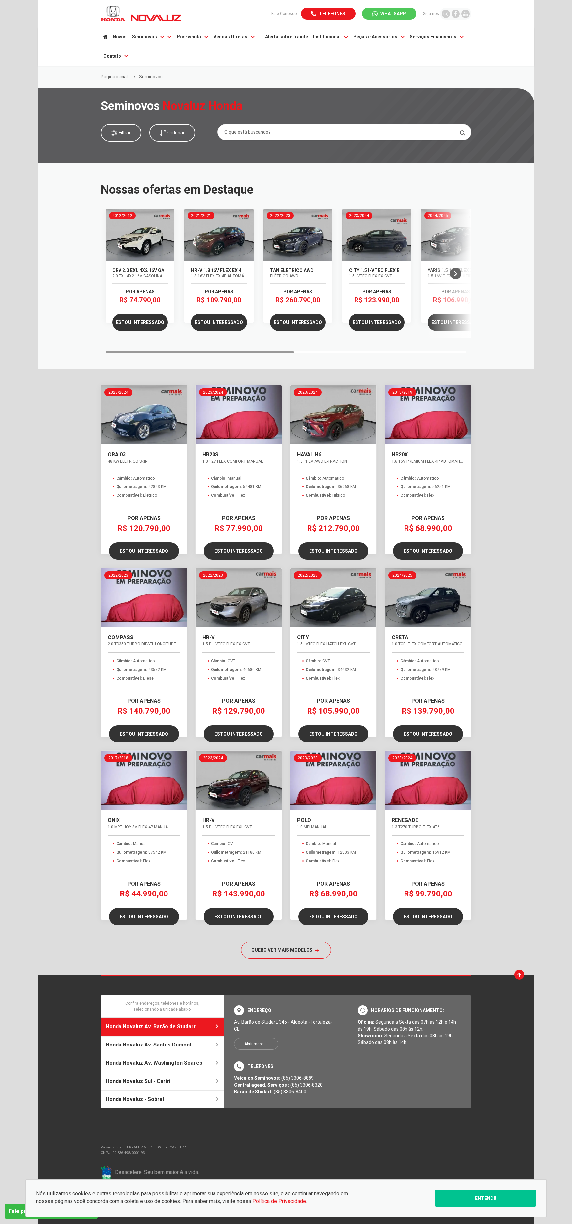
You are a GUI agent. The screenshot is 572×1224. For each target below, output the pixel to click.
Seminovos (144, 36)
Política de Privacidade (279, 1201)
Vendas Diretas (230, 36)
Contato (112, 56)
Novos (120, 36)
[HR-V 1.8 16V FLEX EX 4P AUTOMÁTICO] (218, 235)
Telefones (332, 13)
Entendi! (485, 1198)
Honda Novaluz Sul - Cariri (138, 1081)
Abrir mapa (254, 1044)
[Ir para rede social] (446, 13)
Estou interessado (140, 322)
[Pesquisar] (462, 133)
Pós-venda (189, 36)
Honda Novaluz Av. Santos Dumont (149, 1045)
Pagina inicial (114, 76)
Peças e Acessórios (375, 36)
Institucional (327, 36)
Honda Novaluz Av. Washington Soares (154, 1063)
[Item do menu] (105, 37)
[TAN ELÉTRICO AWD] (297, 235)
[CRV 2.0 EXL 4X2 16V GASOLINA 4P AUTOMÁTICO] (140, 235)
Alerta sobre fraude (286, 36)
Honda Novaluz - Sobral (135, 1099)
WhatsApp (393, 13)
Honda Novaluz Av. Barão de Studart (151, 1026)
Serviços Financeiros (433, 36)
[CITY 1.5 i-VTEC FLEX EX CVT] (376, 235)
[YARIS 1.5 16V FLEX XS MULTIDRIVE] (455, 235)
